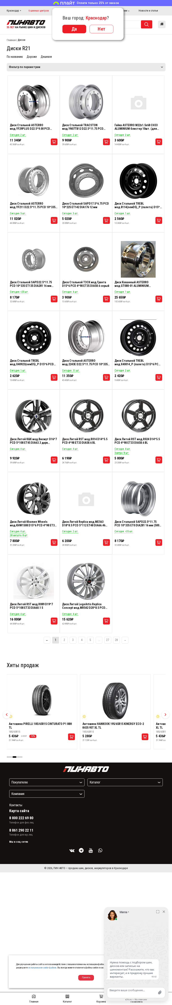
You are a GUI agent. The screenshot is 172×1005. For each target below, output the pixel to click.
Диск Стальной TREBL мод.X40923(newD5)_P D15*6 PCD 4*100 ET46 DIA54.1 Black (32, 362)
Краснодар (13, 10)
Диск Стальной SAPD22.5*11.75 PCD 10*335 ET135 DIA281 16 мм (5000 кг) (31, 284)
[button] (6, 714)
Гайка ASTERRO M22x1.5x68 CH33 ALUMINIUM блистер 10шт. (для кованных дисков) (136, 127)
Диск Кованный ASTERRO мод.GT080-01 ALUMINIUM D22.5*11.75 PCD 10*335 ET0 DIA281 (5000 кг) (138, 284)
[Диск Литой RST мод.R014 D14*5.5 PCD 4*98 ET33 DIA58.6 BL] (86, 416)
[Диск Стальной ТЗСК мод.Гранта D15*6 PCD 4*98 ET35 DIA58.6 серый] (86, 259)
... (99, 640)
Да (74, 29)
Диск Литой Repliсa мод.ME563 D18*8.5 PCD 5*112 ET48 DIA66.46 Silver (83, 523)
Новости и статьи (148, 10)
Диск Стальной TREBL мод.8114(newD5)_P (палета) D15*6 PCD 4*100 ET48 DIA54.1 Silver (138, 205)
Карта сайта (19, 811)
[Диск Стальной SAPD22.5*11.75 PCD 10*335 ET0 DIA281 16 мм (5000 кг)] (138, 499)
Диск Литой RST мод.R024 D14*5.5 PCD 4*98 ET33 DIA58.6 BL (137, 441)
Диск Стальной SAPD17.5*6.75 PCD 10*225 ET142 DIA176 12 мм (85, 205)
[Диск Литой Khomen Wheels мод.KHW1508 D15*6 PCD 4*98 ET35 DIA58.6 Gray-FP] (33, 499)
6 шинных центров (39, 10)
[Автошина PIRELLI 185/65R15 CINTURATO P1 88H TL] (42, 701)
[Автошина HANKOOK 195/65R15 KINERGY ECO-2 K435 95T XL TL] (115, 701)
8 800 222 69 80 (21, 818)
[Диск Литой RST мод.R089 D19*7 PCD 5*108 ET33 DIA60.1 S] (33, 581)
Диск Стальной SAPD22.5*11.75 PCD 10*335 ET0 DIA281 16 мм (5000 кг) (138, 523)
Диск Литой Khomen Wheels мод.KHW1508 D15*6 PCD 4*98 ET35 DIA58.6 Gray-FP (33, 523)
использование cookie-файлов (42, 967)
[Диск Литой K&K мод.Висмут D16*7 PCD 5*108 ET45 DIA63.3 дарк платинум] (33, 416)
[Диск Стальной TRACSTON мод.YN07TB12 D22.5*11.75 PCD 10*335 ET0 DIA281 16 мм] (86, 102)
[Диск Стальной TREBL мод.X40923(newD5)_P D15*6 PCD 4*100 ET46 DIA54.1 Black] (33, 337)
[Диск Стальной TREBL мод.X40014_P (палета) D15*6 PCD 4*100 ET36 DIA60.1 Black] (138, 337)
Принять (86, 977)
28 (116, 640)
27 (107, 640)
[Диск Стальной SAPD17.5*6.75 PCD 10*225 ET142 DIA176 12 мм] (86, 180)
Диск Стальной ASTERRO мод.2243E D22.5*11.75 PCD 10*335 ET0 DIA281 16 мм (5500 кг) (85, 362)
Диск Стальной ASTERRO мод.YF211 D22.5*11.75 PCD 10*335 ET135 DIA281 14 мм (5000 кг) (32, 205)
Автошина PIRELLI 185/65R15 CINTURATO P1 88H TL (40, 725)
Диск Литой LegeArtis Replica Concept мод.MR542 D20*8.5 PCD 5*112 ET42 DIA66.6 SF (83, 606)
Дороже (32, 57)
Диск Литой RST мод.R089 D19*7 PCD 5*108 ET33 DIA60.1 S (31, 606)
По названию (15, 57)
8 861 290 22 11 (21, 830)
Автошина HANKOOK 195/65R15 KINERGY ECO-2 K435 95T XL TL (113, 725)
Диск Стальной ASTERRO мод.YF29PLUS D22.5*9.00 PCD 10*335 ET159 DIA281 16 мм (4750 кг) (33, 127)
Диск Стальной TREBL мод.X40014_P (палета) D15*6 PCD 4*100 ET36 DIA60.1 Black (137, 362)
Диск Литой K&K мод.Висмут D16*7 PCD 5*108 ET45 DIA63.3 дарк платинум (33, 441)
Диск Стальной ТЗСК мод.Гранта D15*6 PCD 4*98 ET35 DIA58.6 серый (85, 284)
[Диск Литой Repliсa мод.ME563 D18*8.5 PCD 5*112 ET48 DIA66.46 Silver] (86, 499)
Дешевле (46, 57)
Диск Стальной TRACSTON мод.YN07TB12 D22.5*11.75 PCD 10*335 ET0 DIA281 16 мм (82, 127)
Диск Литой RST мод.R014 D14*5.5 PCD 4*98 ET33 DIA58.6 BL (84, 441)
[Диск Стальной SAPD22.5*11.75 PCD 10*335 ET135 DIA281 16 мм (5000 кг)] (33, 259)
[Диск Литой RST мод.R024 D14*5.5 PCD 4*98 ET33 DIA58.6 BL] (138, 416)
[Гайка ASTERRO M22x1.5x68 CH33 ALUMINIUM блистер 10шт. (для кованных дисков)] (138, 102)
